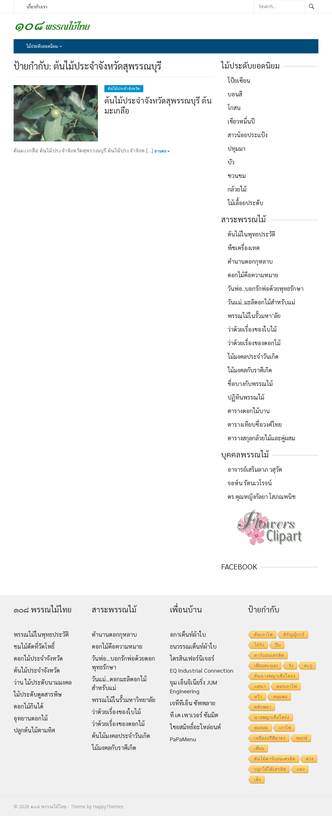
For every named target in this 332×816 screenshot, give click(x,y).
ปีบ (278, 644)
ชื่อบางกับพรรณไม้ (250, 383)
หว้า (258, 696)
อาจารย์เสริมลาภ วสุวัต (255, 469)
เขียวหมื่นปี (241, 121)
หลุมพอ (280, 696)
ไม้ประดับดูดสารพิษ (38, 694)
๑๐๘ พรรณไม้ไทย (48, 806)
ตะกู (308, 665)
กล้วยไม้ (237, 189)
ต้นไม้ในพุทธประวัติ (251, 234)
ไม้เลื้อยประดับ (245, 202)
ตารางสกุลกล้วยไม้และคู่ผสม (261, 438)
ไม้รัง (259, 644)
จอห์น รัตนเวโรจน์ (250, 483)
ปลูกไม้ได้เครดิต (270, 769)
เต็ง (257, 779)
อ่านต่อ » (162, 151)
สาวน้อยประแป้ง (247, 134)
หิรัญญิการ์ (293, 634)
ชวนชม (237, 175)
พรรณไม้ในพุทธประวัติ (41, 634)
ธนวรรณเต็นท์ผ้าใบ (193, 646)
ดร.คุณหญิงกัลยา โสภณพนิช (262, 496)
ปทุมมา (236, 148)
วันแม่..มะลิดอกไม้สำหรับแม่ (261, 302)
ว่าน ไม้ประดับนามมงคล (43, 682)
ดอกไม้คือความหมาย (253, 275)
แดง (301, 769)
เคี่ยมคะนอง (266, 665)
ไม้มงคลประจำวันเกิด (253, 356)
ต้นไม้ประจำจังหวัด (124, 88)
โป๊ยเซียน (239, 80)
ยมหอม (261, 727)
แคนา (260, 686)
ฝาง (310, 758)
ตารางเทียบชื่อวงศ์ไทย (255, 424)
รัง (291, 665)
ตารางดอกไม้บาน (249, 410)
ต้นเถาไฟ (263, 634)
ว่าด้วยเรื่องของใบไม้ (252, 329)
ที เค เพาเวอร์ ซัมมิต (194, 715)
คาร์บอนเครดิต (269, 655)
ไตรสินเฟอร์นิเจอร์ (192, 658)
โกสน (234, 107)
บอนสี (235, 94)
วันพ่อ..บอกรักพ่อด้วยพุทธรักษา (265, 288)
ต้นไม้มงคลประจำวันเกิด (121, 735)
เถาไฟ (285, 727)
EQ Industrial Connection (201, 670)
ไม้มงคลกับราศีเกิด (250, 370)
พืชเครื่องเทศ (244, 247)
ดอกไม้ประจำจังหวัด (38, 658)
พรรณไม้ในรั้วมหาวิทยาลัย (123, 699)
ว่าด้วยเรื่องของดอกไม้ (254, 343)
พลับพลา (262, 707)
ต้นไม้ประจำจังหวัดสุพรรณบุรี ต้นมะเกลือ (158, 105)
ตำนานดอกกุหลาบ (250, 261)
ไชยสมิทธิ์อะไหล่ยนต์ (195, 727)
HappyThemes (108, 806)
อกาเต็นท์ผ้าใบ (188, 634)
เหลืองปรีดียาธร (270, 738)
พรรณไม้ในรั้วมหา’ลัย (254, 315)
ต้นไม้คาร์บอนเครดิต (274, 758)
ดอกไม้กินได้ (28, 706)
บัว (231, 162)
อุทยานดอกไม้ (31, 718)
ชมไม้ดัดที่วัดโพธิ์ (34, 646)
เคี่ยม (259, 748)
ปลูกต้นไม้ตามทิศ (34, 730)
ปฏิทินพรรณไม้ (246, 397)
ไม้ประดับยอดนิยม (42, 46)
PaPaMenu (183, 739)
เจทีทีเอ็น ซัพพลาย (192, 703)
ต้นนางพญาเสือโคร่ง (274, 675)
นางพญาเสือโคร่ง (271, 717)
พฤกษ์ (301, 738)
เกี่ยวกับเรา (37, 6)
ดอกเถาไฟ (287, 686)
